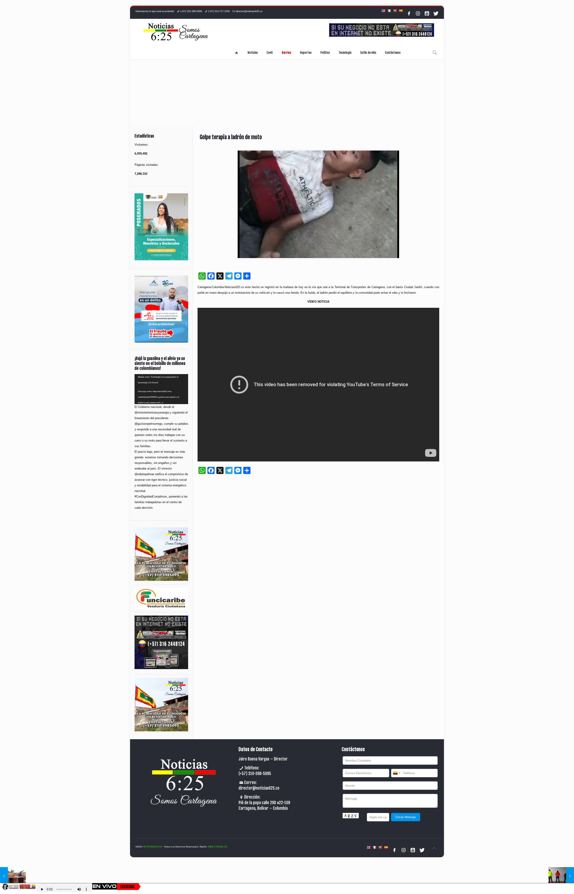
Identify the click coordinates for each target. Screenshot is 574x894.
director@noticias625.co (249, 11)
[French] (389, 11)
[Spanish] (401, 11)
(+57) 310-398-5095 (191, 11)
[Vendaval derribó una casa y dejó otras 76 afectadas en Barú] (13, 876)
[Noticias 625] (175, 32)
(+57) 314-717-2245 (219, 11)
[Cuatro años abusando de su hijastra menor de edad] (561, 876)
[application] (161, 389)
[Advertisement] (287, 93)
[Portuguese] (395, 11)
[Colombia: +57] (396, 773)
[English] (383, 11)
